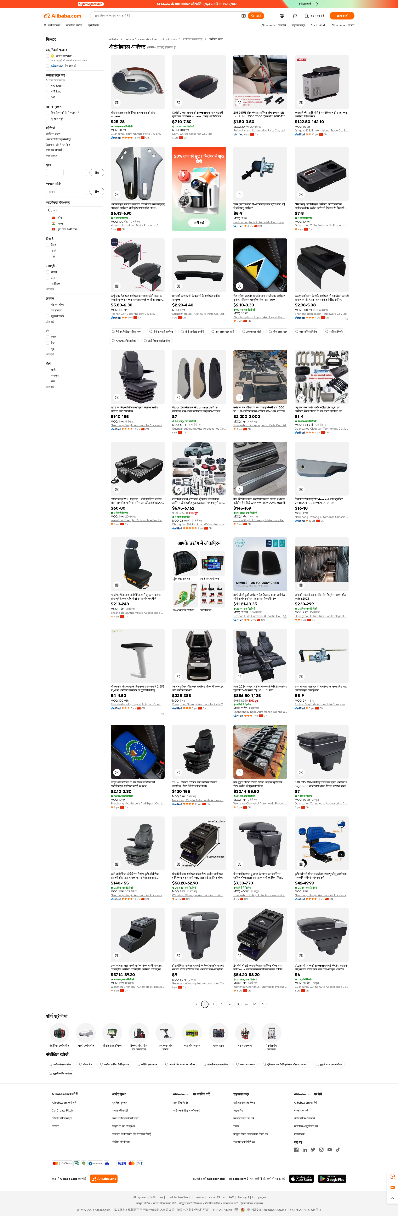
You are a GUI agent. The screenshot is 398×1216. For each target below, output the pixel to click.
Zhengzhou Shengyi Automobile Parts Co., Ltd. (199, 704)
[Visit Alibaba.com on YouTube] (329, 1149)
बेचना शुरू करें (301, 1110)
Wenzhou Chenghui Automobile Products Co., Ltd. (138, 520)
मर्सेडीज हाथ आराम (149, 1064)
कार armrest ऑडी (225, 331)
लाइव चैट (238, 1110)
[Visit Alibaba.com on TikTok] (337, 1149)
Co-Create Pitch (62, 1110)
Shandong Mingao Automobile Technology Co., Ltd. (260, 711)
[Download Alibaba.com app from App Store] (301, 1179)
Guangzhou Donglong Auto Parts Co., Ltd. (259, 425)
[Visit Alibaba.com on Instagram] (321, 1149)
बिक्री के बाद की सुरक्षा (123, 1126)
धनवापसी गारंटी (120, 1110)
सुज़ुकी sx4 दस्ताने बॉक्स (331, 1064)
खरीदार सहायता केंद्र (244, 1102)
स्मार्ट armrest (247, 1064)
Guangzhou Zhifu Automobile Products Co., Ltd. (322, 225)
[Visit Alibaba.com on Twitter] (313, 1149)
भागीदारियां (299, 1134)
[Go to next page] (263, 1004)
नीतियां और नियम (121, 1142)
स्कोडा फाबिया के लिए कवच (116, 1064)
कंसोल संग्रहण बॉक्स (62, 1064)
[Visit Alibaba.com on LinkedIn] (304, 1149)
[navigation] (75, 522)
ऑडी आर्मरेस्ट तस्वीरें (194, 331)
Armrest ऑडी (253, 331)
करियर (55, 1126)
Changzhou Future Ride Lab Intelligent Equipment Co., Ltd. (322, 616)
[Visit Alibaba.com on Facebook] (296, 1149)
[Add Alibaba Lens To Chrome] (104, 1179)
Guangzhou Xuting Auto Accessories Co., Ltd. (199, 428)
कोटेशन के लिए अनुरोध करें (186, 1110)
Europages (259, 1197)
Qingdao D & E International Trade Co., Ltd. (322, 130)
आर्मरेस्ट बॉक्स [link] (216, 39)
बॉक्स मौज (87, 1064)
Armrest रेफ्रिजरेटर (126, 340)
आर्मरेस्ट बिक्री (336, 331)
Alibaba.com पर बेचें (305, 1102)
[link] (392, 1176)
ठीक (97, 172)
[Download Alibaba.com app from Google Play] (332, 1179)
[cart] (295, 16)
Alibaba (113, 39)
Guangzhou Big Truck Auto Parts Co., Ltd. (198, 313)
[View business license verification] (236, 1210)
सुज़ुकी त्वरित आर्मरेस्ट (62, 1073)
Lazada (199, 1197)
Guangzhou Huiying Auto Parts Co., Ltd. (136, 133)
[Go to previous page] (196, 1004)
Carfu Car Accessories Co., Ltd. (192, 133)
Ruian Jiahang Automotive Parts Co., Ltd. (259, 130)
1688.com (156, 1197)
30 (254, 1004)
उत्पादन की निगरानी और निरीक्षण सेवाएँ (131, 1134)
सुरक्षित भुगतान (119, 1102)
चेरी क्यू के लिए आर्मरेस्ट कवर (128, 331)
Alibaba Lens (68, 1178)
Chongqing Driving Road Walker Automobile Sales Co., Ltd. (199, 524)
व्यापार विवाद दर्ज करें (243, 1118)
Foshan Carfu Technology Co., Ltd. (133, 313)
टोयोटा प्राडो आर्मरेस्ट (163, 331)
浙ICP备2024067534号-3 (305, 1209)
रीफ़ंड (236, 1126)
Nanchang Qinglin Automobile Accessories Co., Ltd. (138, 425)
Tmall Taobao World (178, 1197)
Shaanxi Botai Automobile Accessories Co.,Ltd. (138, 612)
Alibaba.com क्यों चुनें (64, 1102)
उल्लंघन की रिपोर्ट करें (244, 1142)
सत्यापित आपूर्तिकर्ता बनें (306, 1126)
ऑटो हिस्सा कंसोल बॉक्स (159, 340)
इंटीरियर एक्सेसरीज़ (193, 39)
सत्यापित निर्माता (181, 1102)
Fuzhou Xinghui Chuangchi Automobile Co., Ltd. (260, 520)
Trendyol (243, 1197)
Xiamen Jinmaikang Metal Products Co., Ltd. (138, 225)
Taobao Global (216, 1197)
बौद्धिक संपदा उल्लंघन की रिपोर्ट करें (250, 1134)
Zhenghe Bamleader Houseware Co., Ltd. (321, 313)
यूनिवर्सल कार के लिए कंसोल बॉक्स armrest (287, 1064)
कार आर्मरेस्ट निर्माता (308, 331)
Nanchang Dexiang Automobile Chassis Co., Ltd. (322, 517)
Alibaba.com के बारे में (65, 1094)
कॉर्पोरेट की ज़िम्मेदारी (62, 1118)
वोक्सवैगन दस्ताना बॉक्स (217, 1064)
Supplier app (216, 1178)
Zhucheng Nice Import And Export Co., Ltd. (260, 317)
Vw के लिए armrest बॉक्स (182, 1064)
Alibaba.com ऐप (239, 1178)
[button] (243, 15)
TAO (231, 1197)
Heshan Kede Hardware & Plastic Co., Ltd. (259, 616)
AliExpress (140, 1197)
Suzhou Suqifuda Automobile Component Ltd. (260, 222)
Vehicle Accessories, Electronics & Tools (151, 39)
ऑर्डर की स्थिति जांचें (304, 1118)
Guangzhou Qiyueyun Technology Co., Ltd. (322, 428)
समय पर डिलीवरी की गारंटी (125, 1118)
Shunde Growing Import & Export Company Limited (138, 704)
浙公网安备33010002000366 (266, 1209)
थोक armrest (280, 331)
